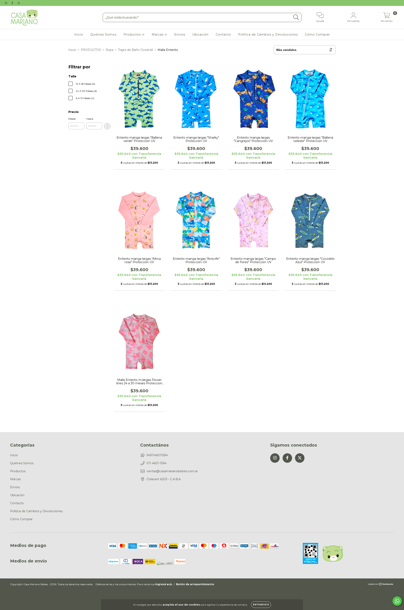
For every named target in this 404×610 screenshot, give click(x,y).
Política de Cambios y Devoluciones (268, 34)
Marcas (158, 34)
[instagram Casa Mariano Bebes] (6, 3)
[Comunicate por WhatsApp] (397, 601)
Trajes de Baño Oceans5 (135, 50)
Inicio (78, 34)
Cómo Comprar (317, 34)
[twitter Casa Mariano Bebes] (18, 3)
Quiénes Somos (103, 34)
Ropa (109, 50)
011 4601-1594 (156, 463)
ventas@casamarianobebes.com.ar (172, 471)
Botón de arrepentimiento (195, 584)
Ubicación (200, 34)
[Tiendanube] (381, 584)
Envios (179, 34)
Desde (72, 118)
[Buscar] (296, 17)
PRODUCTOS (91, 50)
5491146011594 (157, 455)
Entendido (261, 604)
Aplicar (107, 126)
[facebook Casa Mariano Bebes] (12, 3)
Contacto (223, 34)
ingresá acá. (163, 584)
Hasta (89, 118)
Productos (133, 34)
